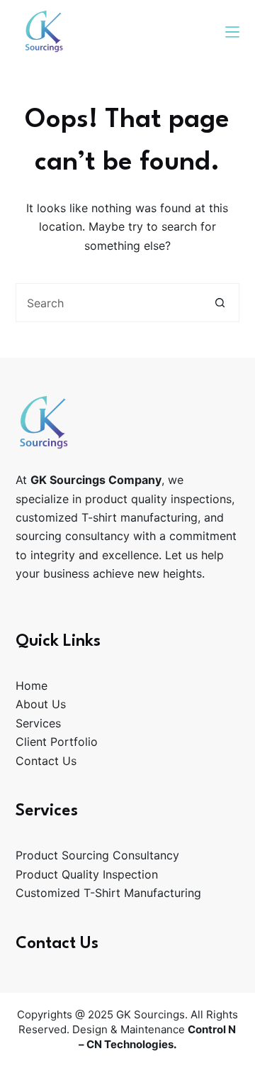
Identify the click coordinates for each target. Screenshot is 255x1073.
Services (38, 723)
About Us (41, 704)
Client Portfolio (57, 741)
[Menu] (232, 32)
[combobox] (109, 302)
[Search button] (220, 302)
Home (31, 685)
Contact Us (46, 761)
